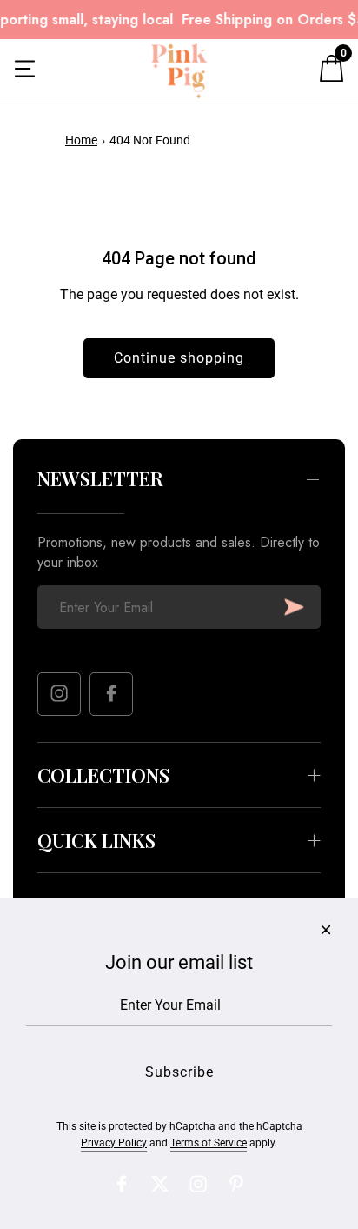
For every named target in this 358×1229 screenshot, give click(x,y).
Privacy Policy (114, 1143)
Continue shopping (179, 358)
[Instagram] (59, 694)
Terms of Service (208, 1143)
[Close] (326, 930)
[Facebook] (111, 694)
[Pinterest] (236, 1184)
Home (81, 140)
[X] (160, 1184)
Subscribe (294, 607)
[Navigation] (24, 71)
